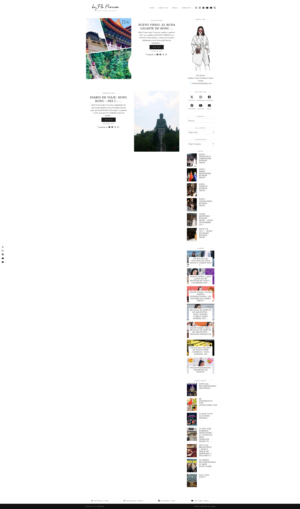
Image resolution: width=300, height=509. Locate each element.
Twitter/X (101, 501)
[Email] (211, 8)
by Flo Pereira (105, 6)
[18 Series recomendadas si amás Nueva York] (192, 465)
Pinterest (167, 501)
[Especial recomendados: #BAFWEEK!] (192, 389)
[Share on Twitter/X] (163, 54)
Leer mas (157, 47)
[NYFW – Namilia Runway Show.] (192, 189)
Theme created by (204, 506)
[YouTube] (207, 8)
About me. (163, 8)
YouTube (201, 501)
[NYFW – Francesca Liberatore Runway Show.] (192, 160)
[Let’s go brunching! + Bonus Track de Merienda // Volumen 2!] (192, 450)
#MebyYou (186, 8)
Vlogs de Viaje (156, 20)
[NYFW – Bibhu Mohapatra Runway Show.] (192, 174)
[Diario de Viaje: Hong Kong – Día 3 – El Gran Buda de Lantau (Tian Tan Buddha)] (156, 121)
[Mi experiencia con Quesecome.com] (192, 404)
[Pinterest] (203, 8)
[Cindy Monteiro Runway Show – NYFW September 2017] (192, 219)
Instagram (134, 501)
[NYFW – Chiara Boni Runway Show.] (192, 204)
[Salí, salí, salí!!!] (192, 480)
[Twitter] (196, 8)
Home (152, 8)
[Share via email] (157, 54)
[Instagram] (200, 8)
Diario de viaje (108, 93)
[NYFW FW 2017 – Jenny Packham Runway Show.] (192, 234)
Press (175, 8)
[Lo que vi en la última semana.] (192, 419)
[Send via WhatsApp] (166, 54)
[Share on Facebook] (160, 54)
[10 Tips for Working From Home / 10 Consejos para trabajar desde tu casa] (192, 434)
